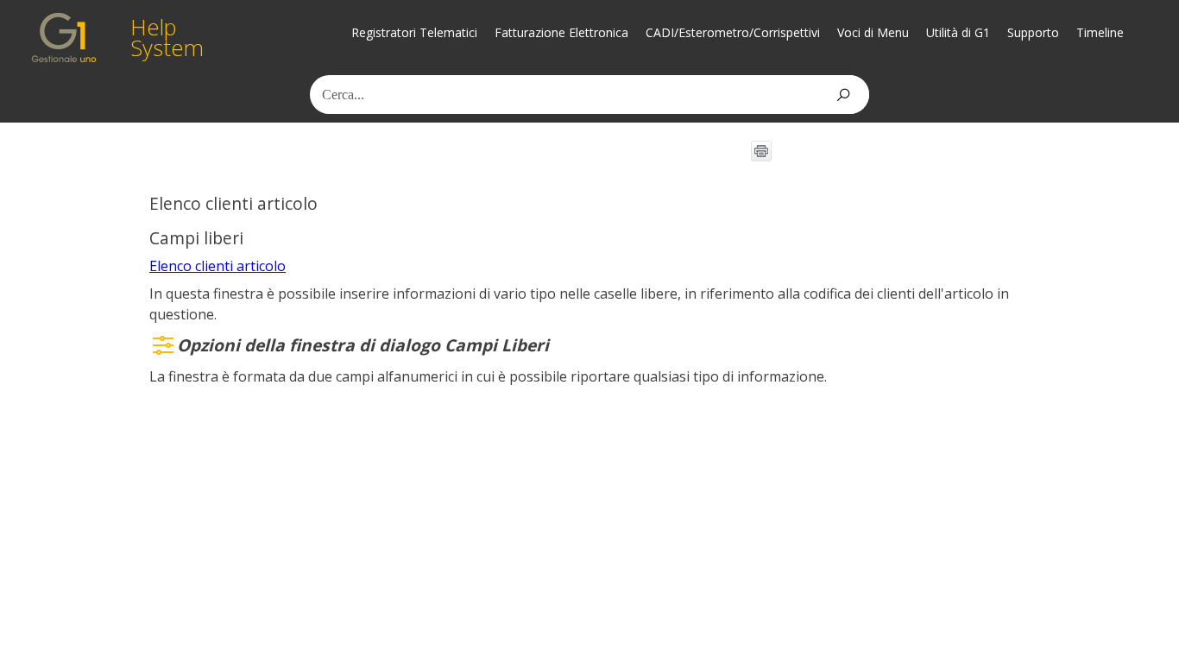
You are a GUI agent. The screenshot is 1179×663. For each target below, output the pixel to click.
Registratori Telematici (414, 32)
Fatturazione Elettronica (561, 32)
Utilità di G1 (958, 32)
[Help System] (63, 37)
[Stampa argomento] (761, 151)
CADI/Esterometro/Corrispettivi (733, 32)
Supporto (1033, 32)
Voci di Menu (873, 32)
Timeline (1100, 32)
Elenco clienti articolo (217, 265)
